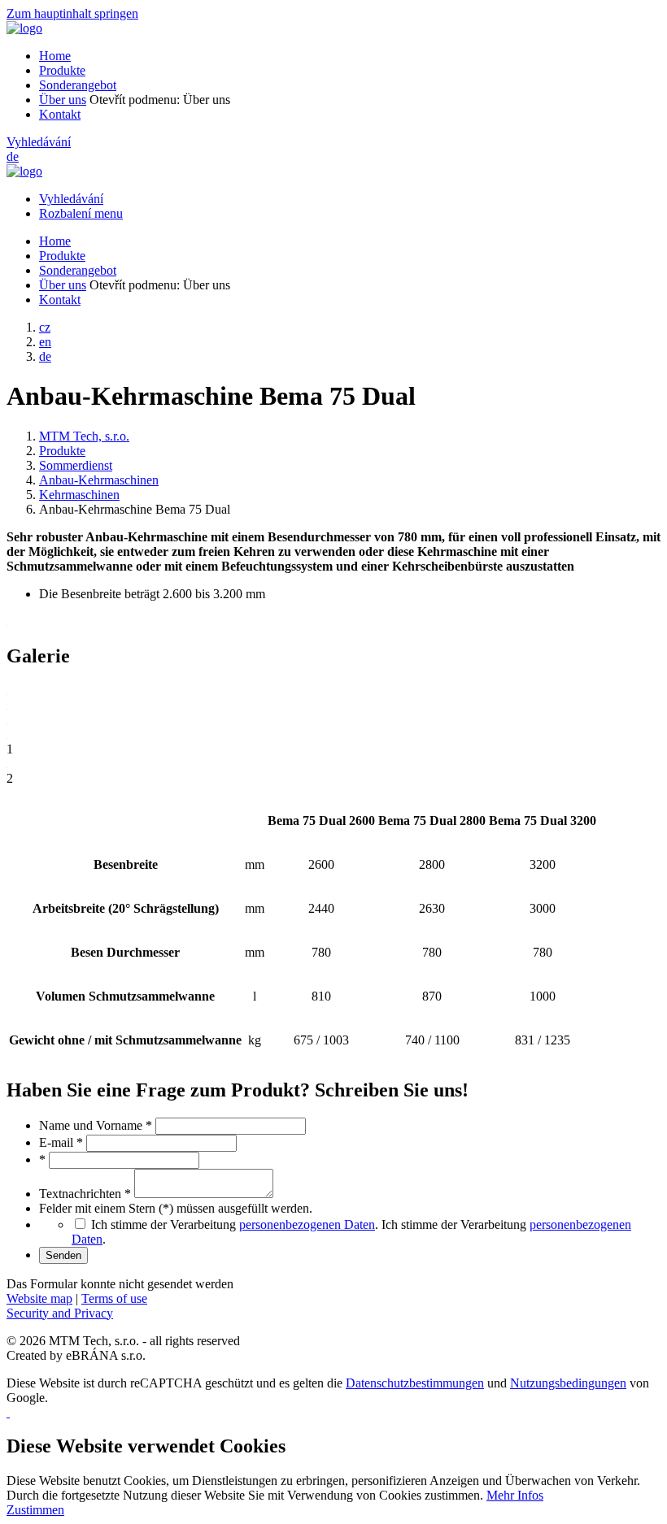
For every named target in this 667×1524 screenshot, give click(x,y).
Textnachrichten (85, 1194)
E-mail (61, 1142)
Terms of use (114, 1298)
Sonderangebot (77, 85)
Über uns (62, 99)
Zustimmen (35, 1510)
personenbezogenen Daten (307, 1224)
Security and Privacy (60, 1313)
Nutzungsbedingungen (568, 1383)
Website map (39, 1298)
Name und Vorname (95, 1125)
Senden (63, 1255)
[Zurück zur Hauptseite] (24, 28)
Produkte (62, 70)
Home (55, 56)
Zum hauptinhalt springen (72, 13)
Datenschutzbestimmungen (415, 1383)
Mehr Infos (514, 1495)
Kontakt (60, 114)
